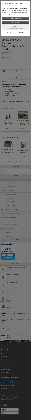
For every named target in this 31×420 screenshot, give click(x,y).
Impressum (10, 32)
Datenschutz (20, 32)
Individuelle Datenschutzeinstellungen (15, 27)
